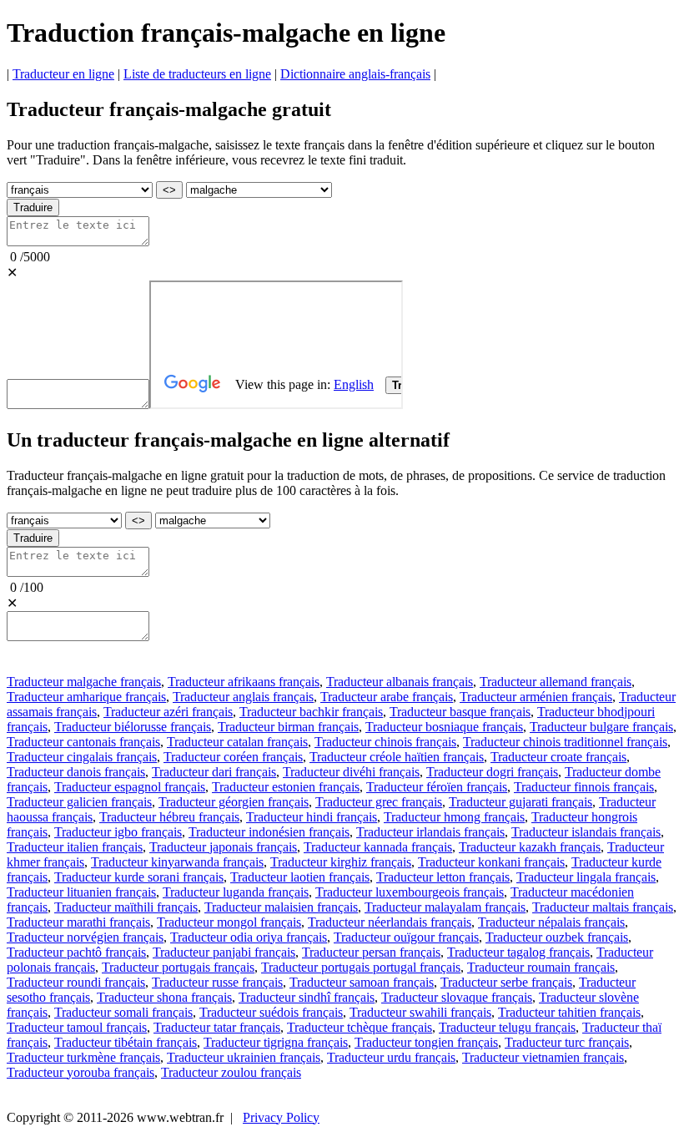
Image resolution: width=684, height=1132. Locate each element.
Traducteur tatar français (216, 1027)
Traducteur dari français (214, 772)
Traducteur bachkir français (311, 712)
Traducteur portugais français (178, 967)
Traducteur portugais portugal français (360, 967)
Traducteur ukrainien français (243, 1057)
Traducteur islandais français (586, 832)
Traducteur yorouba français (80, 1072)
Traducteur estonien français (286, 787)
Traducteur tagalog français (518, 952)
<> (169, 190)
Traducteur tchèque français (359, 1027)
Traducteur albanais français (399, 682)
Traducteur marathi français (78, 922)
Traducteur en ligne (63, 74)
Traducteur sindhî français (307, 997)
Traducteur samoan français (361, 982)
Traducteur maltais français (602, 907)
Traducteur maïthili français (126, 907)
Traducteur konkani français (491, 862)
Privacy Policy (281, 1117)
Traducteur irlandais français (430, 832)
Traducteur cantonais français (83, 742)
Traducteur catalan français (237, 742)
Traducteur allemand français (555, 682)
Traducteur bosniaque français (444, 727)
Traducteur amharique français (86, 697)
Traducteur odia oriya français (248, 937)
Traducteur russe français (217, 982)
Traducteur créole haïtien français (396, 757)
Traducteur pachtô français (76, 952)
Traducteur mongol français (229, 922)
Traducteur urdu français (391, 1057)
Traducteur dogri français (492, 772)
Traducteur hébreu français (169, 817)
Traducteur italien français (75, 847)
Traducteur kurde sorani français (139, 877)
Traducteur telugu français (507, 1027)
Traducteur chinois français (385, 742)
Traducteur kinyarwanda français (177, 862)
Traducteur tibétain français (125, 1042)
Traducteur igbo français (118, 832)
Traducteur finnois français (584, 787)
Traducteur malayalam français (445, 907)
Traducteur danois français (76, 772)
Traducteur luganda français (236, 892)
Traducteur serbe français (506, 982)
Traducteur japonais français (223, 847)
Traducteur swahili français (420, 1012)
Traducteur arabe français (386, 697)
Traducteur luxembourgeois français (409, 892)
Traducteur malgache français (84, 682)
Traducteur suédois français (271, 1012)
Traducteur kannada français (378, 847)
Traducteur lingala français (586, 877)
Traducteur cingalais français (82, 757)
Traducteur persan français (371, 952)
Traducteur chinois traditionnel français (565, 742)
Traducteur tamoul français (77, 1027)
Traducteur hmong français (454, 817)
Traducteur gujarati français (520, 802)
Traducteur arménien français (536, 697)
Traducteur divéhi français (351, 772)
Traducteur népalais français (551, 922)
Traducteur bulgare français (601, 727)
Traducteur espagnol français (129, 787)
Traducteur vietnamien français (543, 1057)
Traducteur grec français (378, 802)
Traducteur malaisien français (281, 907)
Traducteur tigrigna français (276, 1042)
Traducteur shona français (164, 997)
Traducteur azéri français (168, 712)
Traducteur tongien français (426, 1042)
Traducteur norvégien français (85, 937)
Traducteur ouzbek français (556, 937)
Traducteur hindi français (311, 817)
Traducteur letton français (443, 877)
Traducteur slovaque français (456, 997)
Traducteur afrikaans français (243, 682)
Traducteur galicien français (79, 802)
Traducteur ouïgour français (406, 937)
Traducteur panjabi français (224, 952)
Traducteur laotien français (300, 877)
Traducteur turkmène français (83, 1057)
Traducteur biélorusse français (132, 727)
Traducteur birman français (288, 727)
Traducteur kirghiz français (340, 862)
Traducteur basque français (460, 712)
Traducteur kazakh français (530, 847)
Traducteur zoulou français (231, 1072)
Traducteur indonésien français (269, 832)
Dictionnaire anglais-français (355, 74)
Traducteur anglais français (243, 697)
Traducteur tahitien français (569, 1012)
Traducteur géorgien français (233, 802)
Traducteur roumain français (541, 967)
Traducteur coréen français (233, 757)
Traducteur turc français (567, 1042)
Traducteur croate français (558, 757)
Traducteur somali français (123, 1012)
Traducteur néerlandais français (389, 922)
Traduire (33, 207)
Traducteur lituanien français (81, 892)
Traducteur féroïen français (436, 787)
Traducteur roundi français (76, 982)
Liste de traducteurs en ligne (197, 74)
